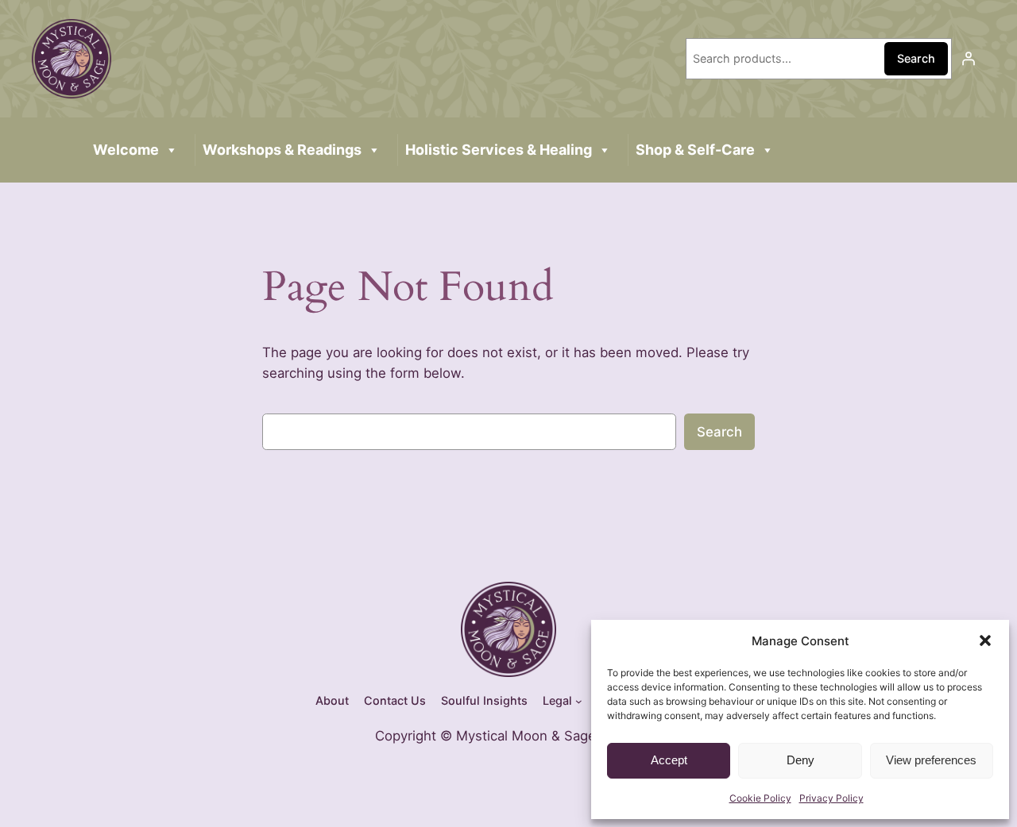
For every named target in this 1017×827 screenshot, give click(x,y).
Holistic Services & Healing (498, 149)
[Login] (968, 58)
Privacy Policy (831, 798)
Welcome (126, 149)
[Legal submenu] (578, 701)
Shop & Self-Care (695, 149)
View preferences (931, 760)
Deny (800, 760)
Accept (669, 760)
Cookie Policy (760, 798)
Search (916, 58)
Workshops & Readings (282, 149)
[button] (985, 640)
